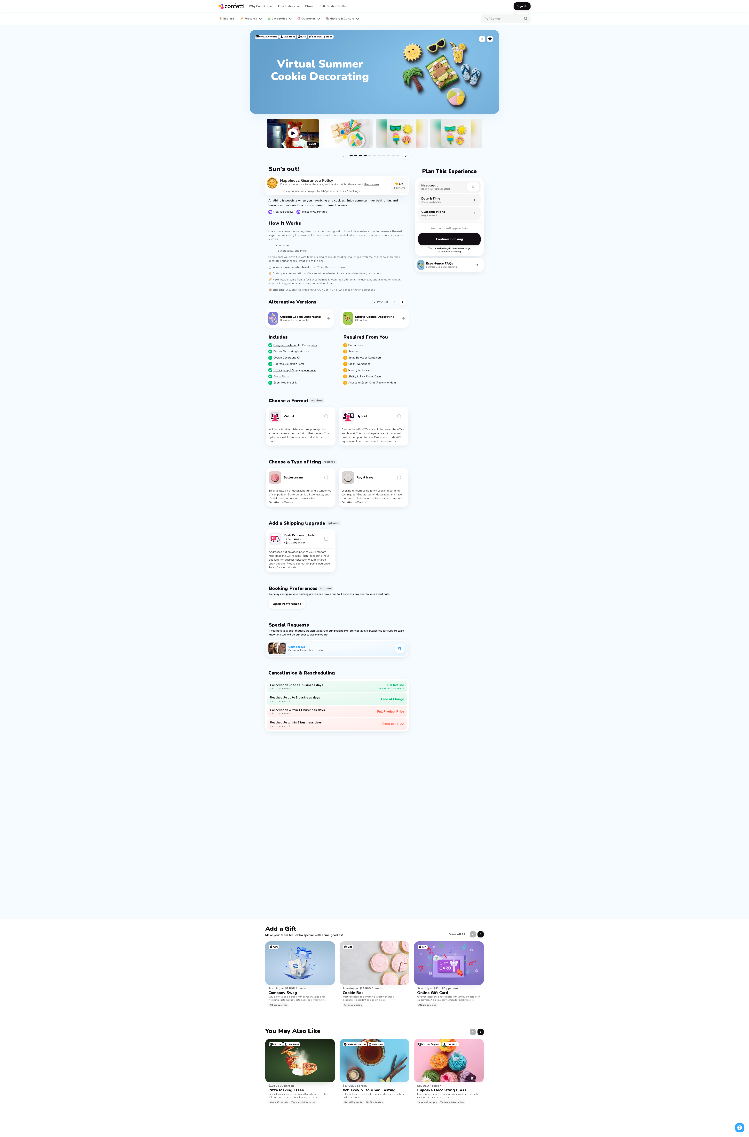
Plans (309, 6)
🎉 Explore (226, 18)
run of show (337, 267)
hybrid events (387, 441)
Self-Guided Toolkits (334, 6)
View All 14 (457, 934)
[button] (260, 6)
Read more (371, 184)
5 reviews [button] (399, 187)
